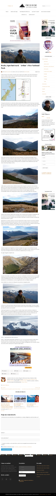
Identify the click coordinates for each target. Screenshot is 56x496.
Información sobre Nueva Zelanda (43, 467)
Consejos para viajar (46, 86)
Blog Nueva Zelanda (45, 11)
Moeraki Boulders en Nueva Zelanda (18, 404)
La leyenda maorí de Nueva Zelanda (31, 404)
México (43, 91)
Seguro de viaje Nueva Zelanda (42, 472)
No (46, 494)
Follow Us (29, 456)
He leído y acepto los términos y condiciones (23, 446)
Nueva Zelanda (26, 71)
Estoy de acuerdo (42, 494)
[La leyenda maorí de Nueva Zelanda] (33, 395)
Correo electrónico (5, 437)
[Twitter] (6, 479)
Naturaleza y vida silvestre (18, 408)
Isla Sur (24, 406)
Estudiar (45, 74)
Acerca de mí (31, 14)
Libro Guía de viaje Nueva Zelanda (43, 465)
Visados (45, 76)
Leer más (49, 494)
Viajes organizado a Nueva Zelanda (43, 474)
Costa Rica (44, 93)
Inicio (7, 11)
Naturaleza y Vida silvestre (49, 66)
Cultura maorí (36, 406)
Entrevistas (44, 83)
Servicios (24, 14)
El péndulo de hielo (22, 380)
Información (46, 69)
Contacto (38, 476)
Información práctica (25, 11)
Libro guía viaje (14, 11)
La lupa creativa (24, 382)
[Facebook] (2, 479)
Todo (45, 81)
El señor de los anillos (48, 71)
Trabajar (45, 78)
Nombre (3, 432)
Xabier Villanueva (7, 71)
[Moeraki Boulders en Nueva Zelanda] (20, 395)
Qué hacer (24, 408)
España (43, 88)
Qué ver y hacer (35, 11)
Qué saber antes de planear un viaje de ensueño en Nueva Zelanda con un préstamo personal (7, 405)
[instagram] (10, 479)
